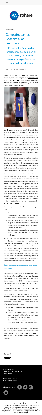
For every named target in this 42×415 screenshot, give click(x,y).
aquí (26, 412)
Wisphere (21, 69)
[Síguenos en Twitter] (25, 387)
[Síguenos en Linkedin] (5, 392)
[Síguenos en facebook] (20, 387)
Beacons (10, 130)
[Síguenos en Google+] (30, 387)
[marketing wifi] (21, 13)
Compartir (7, 354)
